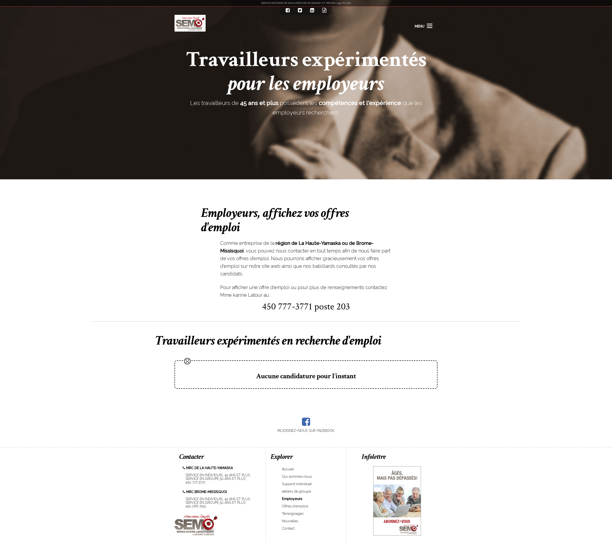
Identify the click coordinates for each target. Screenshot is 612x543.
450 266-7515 (194, 506)
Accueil (288, 469)
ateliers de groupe (296, 491)
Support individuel (297, 484)
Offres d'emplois (295, 506)
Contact (288, 528)
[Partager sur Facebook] (288, 10)
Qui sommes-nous (297, 476)
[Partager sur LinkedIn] (312, 10)
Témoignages (292, 513)
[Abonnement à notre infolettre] (324, 10)
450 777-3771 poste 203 (306, 306)
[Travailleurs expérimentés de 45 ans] (190, 23)
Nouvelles (290, 521)
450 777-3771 (194, 482)
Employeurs (292, 499)
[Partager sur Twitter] (300, 10)
